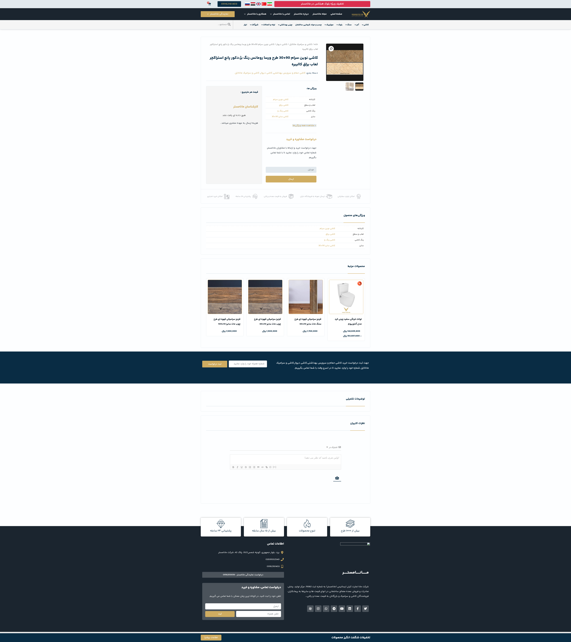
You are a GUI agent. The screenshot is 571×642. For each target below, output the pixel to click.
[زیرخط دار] (242, 467)
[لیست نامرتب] (254, 467)
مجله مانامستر (320, 14)
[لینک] (267, 467)
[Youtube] (342, 608)
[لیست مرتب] (250, 467)
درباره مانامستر (301, 14)
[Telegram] (334, 608)
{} (270, 467)
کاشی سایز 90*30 (280, 116)
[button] (331, 48)
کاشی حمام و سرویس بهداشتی (289, 73)
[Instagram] (318, 608)
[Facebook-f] (357, 608)
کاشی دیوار (281, 44)
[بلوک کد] (262, 467)
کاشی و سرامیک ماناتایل (300, 44)
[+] (274, 467)
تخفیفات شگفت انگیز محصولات (350, 637)
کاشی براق (283, 105)
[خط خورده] (246, 467)
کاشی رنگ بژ (282, 111)
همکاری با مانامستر (256, 14)
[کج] (237, 467)
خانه (316, 44)
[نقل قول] (258, 467)
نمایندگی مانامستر (219, 14)
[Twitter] (365, 608)
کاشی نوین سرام (280, 99)
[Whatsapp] (326, 608)
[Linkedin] (349, 608)
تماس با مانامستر (281, 14)
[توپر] (233, 467)
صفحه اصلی (336, 14)
